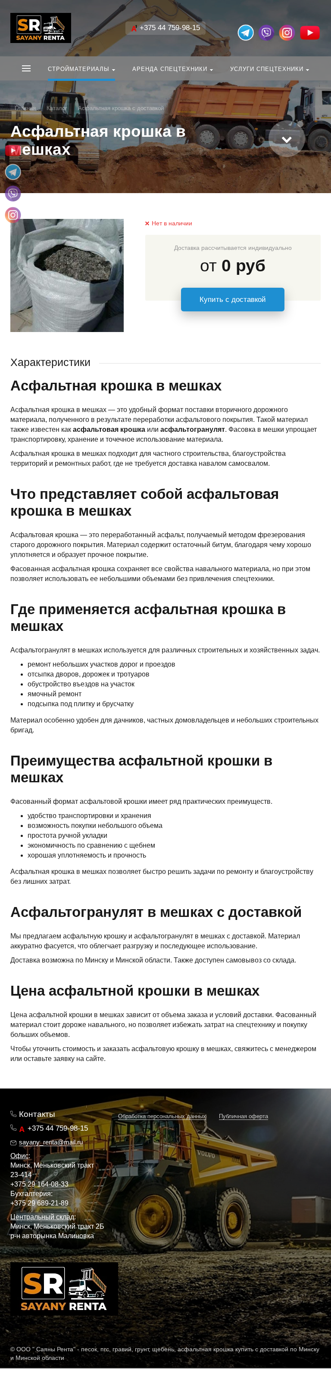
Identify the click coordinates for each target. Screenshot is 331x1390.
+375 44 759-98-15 (168, 28)
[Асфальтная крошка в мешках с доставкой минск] (67, 275)
